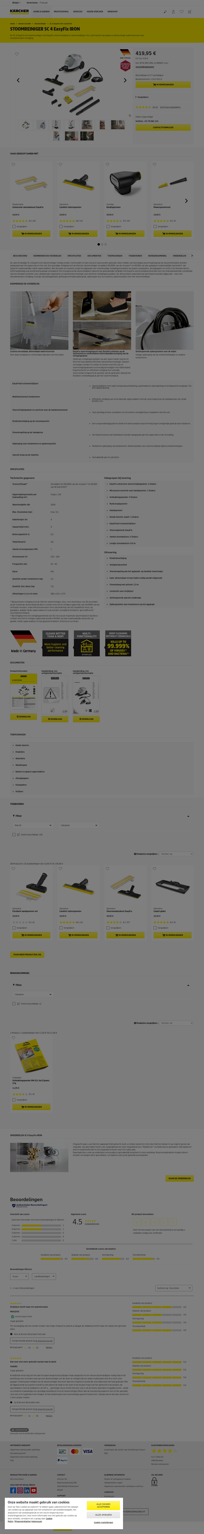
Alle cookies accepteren (103, 1505)
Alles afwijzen (103, 1515)
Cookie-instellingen (103, 1522)
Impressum (36, 1521)
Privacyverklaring (22, 1521)
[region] (64, 1513)
